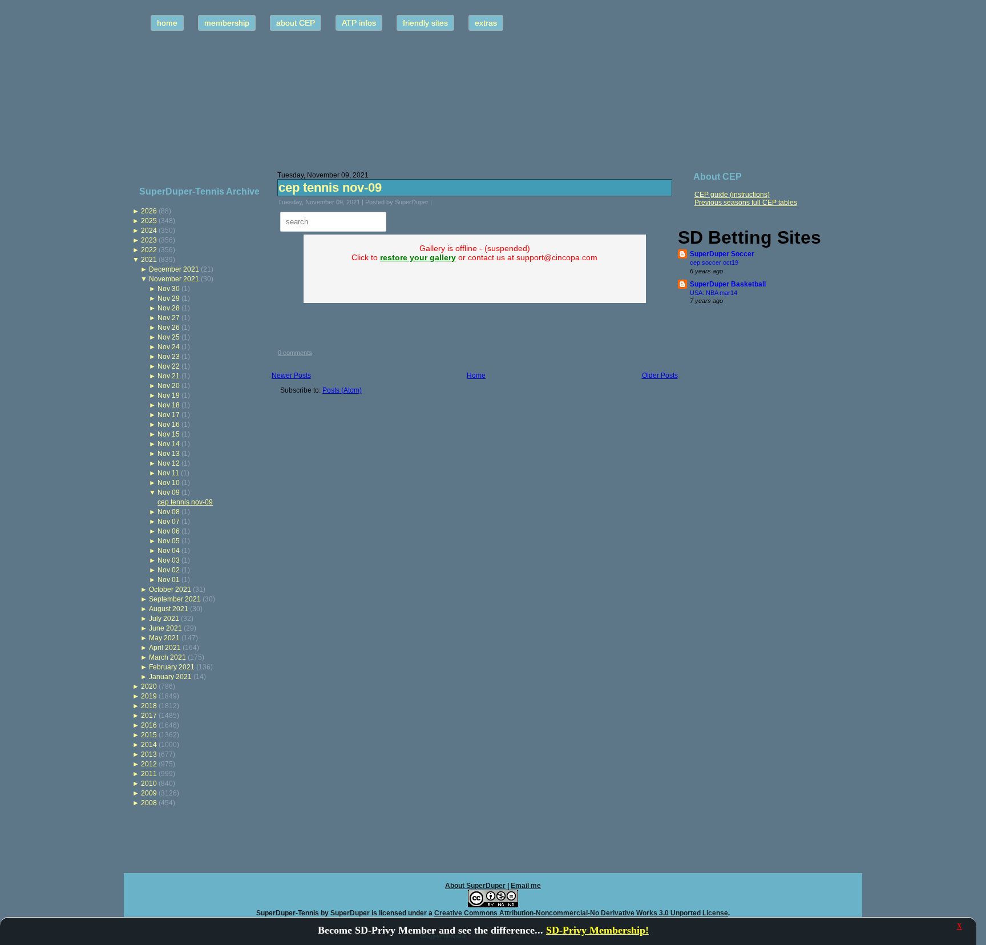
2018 (149, 706)
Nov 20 (168, 386)
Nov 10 (168, 483)
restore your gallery (418, 257)
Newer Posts (291, 375)
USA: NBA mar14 (713, 292)
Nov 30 (168, 289)
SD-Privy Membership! (597, 930)
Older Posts (660, 375)
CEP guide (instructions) (732, 195)
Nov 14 (168, 444)
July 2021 (164, 619)
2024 (149, 231)
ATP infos (359, 22)
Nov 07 (168, 522)
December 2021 (174, 269)
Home (476, 375)
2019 (149, 696)
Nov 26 (168, 328)
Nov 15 (168, 434)
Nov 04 (168, 551)
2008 (149, 803)
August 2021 (168, 609)
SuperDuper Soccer (722, 254)
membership (226, 22)
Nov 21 (168, 376)
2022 (149, 250)
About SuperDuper (475, 886)
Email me (526, 886)
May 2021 (164, 638)
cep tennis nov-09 (185, 502)
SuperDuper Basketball (728, 284)
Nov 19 (168, 395)
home (167, 22)
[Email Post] (439, 202)
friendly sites (425, 22)
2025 (149, 221)
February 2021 (172, 667)
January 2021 (170, 677)
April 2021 (165, 648)
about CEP (295, 22)
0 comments (295, 352)
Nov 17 (168, 415)
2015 (149, 735)
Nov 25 (168, 337)
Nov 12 (168, 463)
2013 (149, 754)
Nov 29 (168, 298)
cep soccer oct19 (714, 262)
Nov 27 (168, 318)
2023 (149, 240)
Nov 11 (168, 473)
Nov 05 (168, 541)
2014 (149, 745)
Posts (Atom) (342, 390)
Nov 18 (168, 405)
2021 (149, 260)
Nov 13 (168, 454)
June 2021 (165, 628)
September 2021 (175, 599)
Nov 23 (168, 357)
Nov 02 (168, 570)
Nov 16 (168, 425)
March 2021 (167, 657)
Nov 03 (168, 560)
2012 (149, 764)
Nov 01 (168, 580)
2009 (149, 793)
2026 (149, 211)
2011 (149, 774)
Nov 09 (168, 492)
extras (486, 22)
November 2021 (174, 279)
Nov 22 (168, 366)
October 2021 (170, 589)
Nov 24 (168, 347)
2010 (149, 784)
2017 (149, 716)
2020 (149, 686)
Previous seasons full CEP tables (745, 203)
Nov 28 (168, 308)
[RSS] (135, 908)
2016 (149, 725)
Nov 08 (168, 512)
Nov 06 (168, 531)
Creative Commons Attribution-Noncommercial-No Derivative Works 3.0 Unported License (581, 913)
